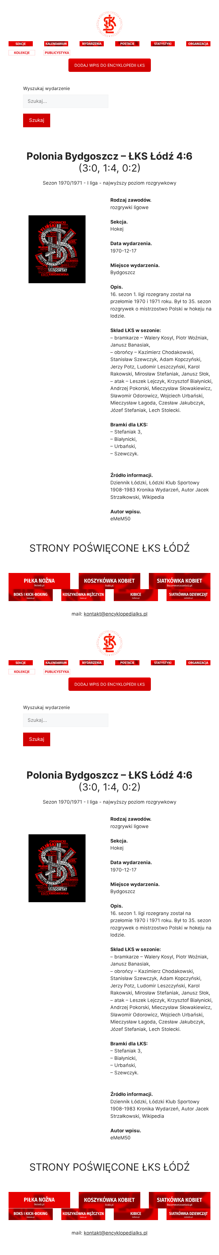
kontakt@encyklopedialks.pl (115, 614)
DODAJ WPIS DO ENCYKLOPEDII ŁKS (109, 65)
